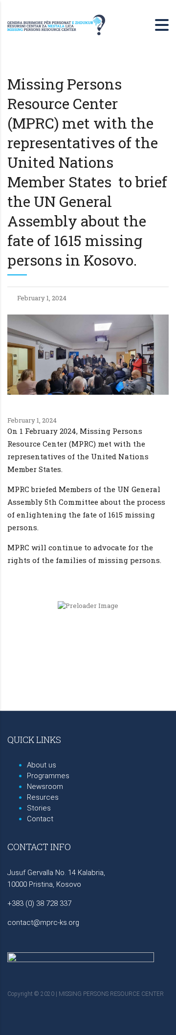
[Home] (56, 24)
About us (41, 765)
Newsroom (45, 786)
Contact (40, 818)
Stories (39, 808)
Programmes (48, 775)
